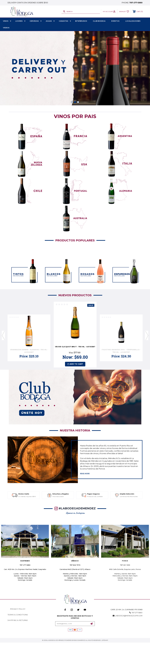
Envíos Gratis (23, 494)
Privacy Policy (17, 609)
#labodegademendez (77, 508)
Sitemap (105, 640)
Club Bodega (99, 21)
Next (146, 335)
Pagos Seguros (93, 494)
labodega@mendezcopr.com (128, 616)
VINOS (5, 21)
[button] (30, 136)
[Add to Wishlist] (46, 333)
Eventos (115, 21)
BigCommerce (79, 640)
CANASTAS (63, 21)
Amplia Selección (127, 494)
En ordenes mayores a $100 (27, 496)
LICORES (19, 21)
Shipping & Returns (18, 620)
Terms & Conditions (18, 615)
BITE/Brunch (81, 21)
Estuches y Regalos (60, 494)
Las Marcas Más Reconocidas (129, 496)
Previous (3, 335)
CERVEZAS (34, 21)
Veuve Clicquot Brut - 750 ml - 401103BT (75, 347)
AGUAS (49, 21)
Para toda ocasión (58, 496)
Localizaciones (132, 21)
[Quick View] (46, 327)
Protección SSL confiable (95, 496)
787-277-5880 (135, 3)
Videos (6, 28)
